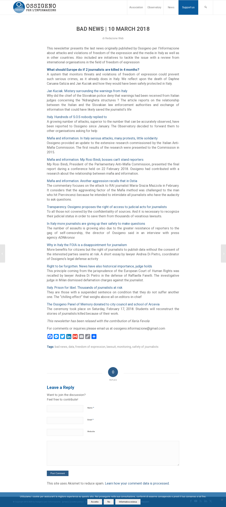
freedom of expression (90, 346)
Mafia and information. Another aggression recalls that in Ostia (92, 181)
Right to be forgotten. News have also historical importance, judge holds (99, 266)
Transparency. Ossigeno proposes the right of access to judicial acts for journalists (107, 207)
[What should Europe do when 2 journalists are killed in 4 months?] (2, 253)
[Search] (205, 7)
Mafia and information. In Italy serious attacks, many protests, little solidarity (102, 138)
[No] (222, 499)
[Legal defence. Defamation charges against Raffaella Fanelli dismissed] (223, 253)
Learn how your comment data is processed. (137, 483)
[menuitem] (136, 7)
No (108, 502)
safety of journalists (145, 346)
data (71, 346)
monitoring (124, 346)
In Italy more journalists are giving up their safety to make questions (96, 224)
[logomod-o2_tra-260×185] (34, 7)
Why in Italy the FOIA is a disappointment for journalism (87, 245)
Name (90, 407)
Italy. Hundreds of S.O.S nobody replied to (77, 117)
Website (91, 431)
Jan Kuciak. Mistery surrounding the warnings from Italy (87, 91)
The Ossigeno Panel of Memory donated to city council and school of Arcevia (103, 304)
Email (90, 419)
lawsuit (111, 346)
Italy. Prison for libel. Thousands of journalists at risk (84, 288)
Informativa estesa (128, 502)
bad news (61, 346)
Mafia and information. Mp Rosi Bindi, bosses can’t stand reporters (95, 160)
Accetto (94, 502)
